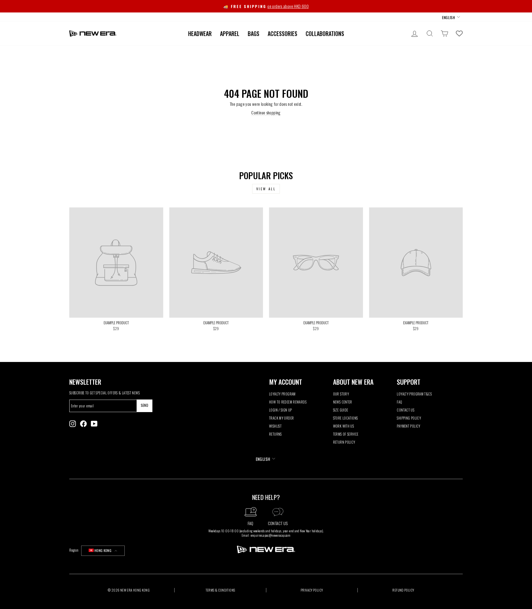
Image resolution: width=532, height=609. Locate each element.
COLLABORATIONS (325, 33)
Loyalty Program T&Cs (414, 394)
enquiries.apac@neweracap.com (271, 535)
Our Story (341, 394)
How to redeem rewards (287, 402)
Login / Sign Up (280, 410)
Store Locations (345, 418)
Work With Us (343, 426)
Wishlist (275, 426)
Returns (275, 434)
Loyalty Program (282, 394)
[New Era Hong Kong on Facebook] (83, 423)
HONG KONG (103, 550)
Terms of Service (346, 434)
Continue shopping (265, 112)
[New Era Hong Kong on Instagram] (72, 423)
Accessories (282, 33)
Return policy (344, 442)
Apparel (229, 33)
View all (266, 188)
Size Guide (340, 410)
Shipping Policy (409, 418)
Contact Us (405, 410)
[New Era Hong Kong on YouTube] (94, 423)
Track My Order (281, 418)
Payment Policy (408, 426)
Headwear (200, 33)
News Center (342, 402)
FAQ (399, 402)
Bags (253, 33)
